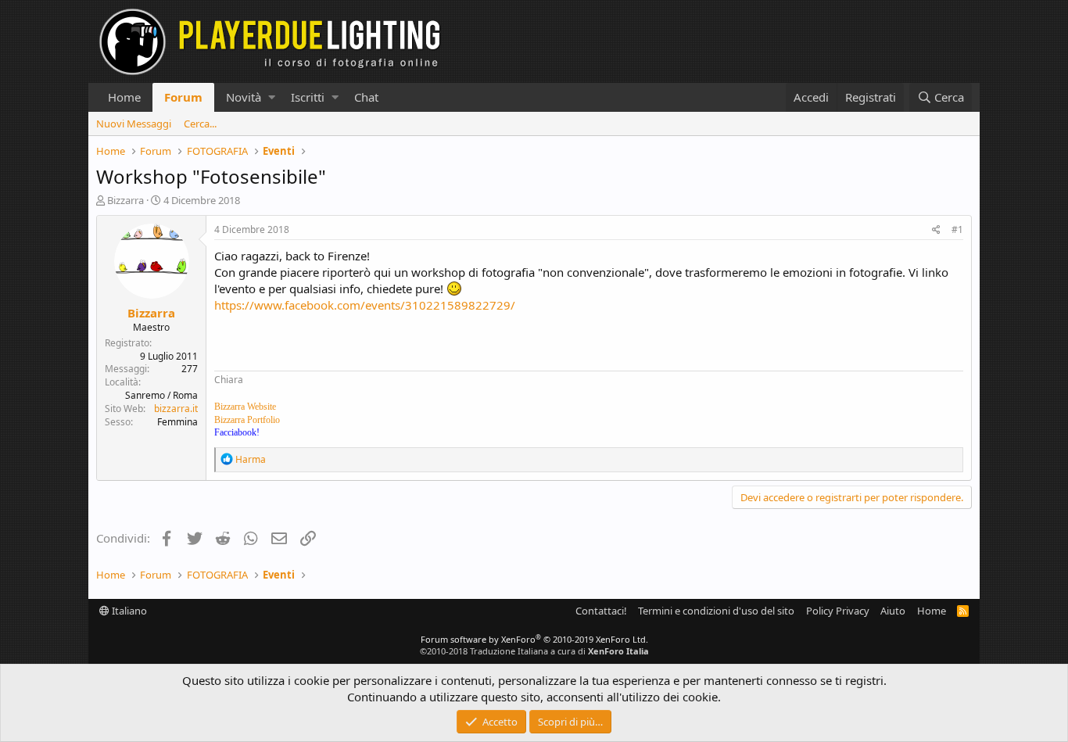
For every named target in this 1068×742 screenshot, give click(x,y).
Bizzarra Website (245, 406)
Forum (183, 97)
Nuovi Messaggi (133, 123)
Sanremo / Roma (161, 395)
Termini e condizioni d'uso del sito (716, 611)
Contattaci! (601, 611)
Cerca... (200, 123)
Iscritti (307, 97)
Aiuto (892, 611)
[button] (271, 97)
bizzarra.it (176, 408)
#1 (957, 229)
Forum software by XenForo (534, 639)
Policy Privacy (837, 611)
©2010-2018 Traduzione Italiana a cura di (534, 651)
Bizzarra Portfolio (247, 419)
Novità (243, 97)
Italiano (128, 611)
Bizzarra (125, 200)
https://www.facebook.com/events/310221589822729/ (364, 305)
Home (124, 97)
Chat (366, 97)
